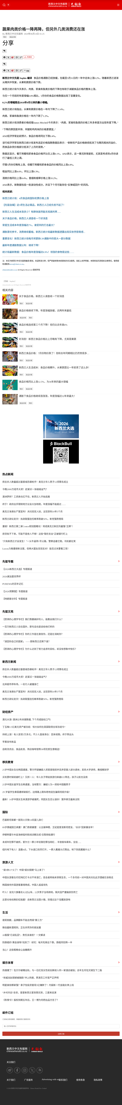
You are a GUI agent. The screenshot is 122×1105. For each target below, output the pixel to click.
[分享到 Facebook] (4, 57)
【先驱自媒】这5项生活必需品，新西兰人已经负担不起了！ (34, 205)
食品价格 (13, 37)
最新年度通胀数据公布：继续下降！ (21, 245)
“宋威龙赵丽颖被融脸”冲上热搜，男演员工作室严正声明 (30, 978)
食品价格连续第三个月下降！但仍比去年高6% (43, 324)
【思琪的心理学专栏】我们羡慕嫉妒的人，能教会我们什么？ (33, 619)
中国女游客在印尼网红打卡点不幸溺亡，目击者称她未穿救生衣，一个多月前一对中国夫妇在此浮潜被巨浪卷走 (57, 877)
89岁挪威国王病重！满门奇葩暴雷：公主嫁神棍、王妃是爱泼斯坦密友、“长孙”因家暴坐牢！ (48, 827)
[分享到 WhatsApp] (17, 57)
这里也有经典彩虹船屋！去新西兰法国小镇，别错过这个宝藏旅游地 (36, 899)
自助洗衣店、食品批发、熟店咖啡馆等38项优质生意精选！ (31, 749)
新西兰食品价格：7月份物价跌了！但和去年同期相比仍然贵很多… (54, 353)
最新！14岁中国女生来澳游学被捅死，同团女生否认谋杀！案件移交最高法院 (40, 799)
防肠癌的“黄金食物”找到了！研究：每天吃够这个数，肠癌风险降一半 (37, 942)
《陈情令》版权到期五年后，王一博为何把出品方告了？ (30, 1000)
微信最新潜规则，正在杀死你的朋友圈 (21, 927)
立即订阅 (61, 1034)
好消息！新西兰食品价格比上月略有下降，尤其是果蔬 (47, 339)
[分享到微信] (4, 51)
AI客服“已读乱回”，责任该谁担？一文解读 (23, 935)
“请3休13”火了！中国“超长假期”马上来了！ (24, 870)
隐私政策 (98, 1080)
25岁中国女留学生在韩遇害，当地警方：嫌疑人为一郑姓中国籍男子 (36, 784)
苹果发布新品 (9, 742)
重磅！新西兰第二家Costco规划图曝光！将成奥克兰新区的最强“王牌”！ (38, 526)
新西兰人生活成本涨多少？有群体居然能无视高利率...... (31, 211)
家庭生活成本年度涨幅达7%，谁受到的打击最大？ (29, 225)
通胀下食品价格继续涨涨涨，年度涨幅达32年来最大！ (47, 396)
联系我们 (63, 1080)
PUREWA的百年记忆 (12, 584)
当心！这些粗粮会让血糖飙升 (17, 950)
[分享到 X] (8, 57)
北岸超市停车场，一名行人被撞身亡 (20, 684)
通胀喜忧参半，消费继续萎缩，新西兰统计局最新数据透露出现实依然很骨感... (43, 232)
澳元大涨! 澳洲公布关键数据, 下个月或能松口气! (26, 719)
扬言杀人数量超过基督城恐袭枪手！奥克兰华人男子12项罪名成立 (35, 482)
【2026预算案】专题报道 (15, 591)
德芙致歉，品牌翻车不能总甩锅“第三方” (22, 920)
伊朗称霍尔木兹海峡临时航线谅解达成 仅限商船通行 (28, 834)
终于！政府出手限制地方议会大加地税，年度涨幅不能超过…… (34, 504)
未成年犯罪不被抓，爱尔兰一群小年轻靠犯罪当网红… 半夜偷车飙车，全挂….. (41, 842)
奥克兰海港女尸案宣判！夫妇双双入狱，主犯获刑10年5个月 (32, 511)
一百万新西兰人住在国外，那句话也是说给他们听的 (28, 627)
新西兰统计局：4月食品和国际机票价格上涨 (25, 198)
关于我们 (11, 1080)
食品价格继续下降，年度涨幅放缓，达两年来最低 (45, 310)
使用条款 (80, 1080)
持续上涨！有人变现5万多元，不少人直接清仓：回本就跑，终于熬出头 (38, 734)
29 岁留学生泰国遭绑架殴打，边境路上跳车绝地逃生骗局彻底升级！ (36, 792)
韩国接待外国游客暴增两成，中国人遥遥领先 (25, 885)
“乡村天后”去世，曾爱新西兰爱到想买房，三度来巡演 (29, 992)
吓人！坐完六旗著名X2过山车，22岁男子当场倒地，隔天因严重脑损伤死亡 (40, 892)
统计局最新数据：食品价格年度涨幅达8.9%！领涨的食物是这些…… (38, 252)
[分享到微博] (12, 57)
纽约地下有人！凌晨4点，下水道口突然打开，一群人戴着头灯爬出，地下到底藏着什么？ (47, 849)
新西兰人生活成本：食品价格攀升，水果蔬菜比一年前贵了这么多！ (54, 367)
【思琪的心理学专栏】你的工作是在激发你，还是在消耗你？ (33, 634)
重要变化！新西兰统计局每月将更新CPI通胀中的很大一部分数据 (36, 238)
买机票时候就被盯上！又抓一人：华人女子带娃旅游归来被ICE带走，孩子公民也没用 (45, 777)
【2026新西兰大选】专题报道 (17, 569)
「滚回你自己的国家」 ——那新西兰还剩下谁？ (26, 641)
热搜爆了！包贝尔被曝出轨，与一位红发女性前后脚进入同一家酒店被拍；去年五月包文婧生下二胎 (52, 970)
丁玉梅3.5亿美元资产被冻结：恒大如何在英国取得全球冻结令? (33, 727)
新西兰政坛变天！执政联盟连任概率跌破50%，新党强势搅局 (32, 519)
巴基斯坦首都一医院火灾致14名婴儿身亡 (22, 820)
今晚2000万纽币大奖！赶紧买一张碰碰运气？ (25, 489)
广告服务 (28, 1080)
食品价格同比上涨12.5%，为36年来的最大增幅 (43, 381)
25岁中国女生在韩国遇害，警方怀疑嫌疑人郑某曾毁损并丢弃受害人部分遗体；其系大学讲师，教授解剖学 (55, 770)
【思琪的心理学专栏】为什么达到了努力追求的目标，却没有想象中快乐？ (39, 649)
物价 (4, 37)
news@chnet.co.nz (17, 264)
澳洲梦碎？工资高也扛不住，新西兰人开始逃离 (26, 496)
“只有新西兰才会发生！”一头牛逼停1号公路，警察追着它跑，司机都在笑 (39, 541)
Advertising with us (50, 1079)
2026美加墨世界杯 (11, 576)
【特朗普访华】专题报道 (14, 599)
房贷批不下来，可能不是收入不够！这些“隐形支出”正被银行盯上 (35, 534)
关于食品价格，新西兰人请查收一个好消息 (25, 218)
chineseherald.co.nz (9, 270)
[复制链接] (21, 57)
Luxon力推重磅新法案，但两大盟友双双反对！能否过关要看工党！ (36, 548)
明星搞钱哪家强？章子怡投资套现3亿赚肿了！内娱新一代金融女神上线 (38, 985)
